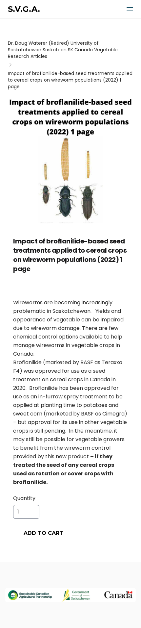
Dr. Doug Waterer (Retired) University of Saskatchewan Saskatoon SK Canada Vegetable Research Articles (63, 50)
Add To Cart (43, 533)
